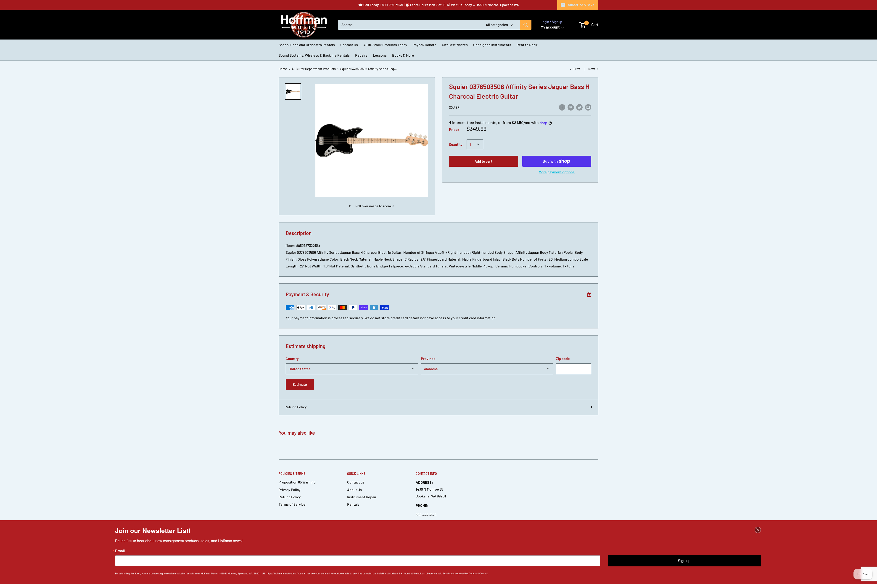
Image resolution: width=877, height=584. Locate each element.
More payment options (557, 172)
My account (550, 27)
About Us (354, 489)
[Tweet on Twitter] (579, 107)
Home (283, 69)
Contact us (356, 482)
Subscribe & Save (581, 5)
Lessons (380, 55)
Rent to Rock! (527, 44)
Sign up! (684, 560)
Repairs (361, 55)
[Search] (525, 25)
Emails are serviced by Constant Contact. (466, 573)
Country (292, 358)
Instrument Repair (361, 497)
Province (428, 358)
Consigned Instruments (492, 44)
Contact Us (349, 44)
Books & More (403, 55)
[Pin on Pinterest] (571, 107)
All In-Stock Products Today (385, 44)
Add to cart (483, 161)
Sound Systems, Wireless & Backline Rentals (314, 55)
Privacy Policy (290, 489)
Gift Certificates (455, 44)
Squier (454, 107)
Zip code (563, 358)
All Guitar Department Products (314, 69)
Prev (576, 69)
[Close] (758, 530)
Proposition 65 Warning (297, 482)
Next (591, 69)
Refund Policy (296, 407)
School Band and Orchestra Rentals (307, 44)
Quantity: (456, 144)
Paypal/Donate (424, 44)
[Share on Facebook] (562, 107)
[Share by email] (588, 107)
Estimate (300, 384)
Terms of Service (292, 504)
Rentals (353, 504)
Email (120, 551)
